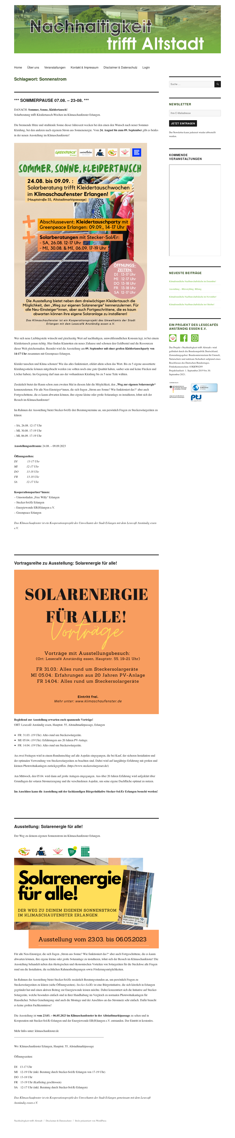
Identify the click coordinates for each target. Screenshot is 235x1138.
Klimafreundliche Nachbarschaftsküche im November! (192, 296)
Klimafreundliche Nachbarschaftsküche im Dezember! (192, 281)
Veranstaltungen (55, 67)
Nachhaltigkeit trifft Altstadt (28, 1120)
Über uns (33, 67)
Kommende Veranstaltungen (185, 157)
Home (18, 67)
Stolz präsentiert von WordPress (90, 1120)
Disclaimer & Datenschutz (120, 67)
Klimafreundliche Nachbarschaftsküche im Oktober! (191, 304)
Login (146, 67)
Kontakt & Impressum (84, 67)
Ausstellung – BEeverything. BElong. (185, 288)
